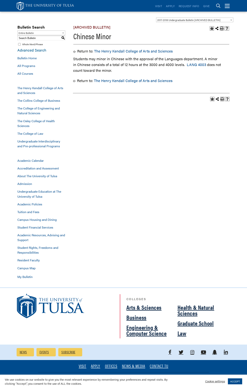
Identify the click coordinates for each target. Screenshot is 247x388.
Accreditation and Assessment (38, 168)
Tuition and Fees (28, 212)
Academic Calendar (30, 160)
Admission (24, 183)
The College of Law (30, 133)
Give (206, 6)
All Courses (25, 73)
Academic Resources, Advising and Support (41, 237)
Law (182, 333)
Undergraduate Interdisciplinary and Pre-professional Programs (38, 143)
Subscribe (68, 352)
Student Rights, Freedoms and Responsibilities (37, 250)
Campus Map (26, 268)
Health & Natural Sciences (196, 310)
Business (136, 317)
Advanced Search (31, 50)
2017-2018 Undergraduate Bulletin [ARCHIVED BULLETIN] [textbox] (188, 20)
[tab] (218, 6)
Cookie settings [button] (215, 381)
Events (44, 352)
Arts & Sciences (144, 307)
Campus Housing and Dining (37, 219)
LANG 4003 (196, 64)
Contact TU (159, 366)
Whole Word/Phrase (32, 44)
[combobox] (194, 20)
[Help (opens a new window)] (227, 28)
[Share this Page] (217, 28)
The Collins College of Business (38, 100)
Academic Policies (29, 204)
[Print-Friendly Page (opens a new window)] (222, 28)
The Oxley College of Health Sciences (36, 123)
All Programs (26, 66)
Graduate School (196, 323)
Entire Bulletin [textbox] (26, 33)
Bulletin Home (27, 58)
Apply (170, 6)
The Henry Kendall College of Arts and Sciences (40, 90)
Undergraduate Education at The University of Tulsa (39, 193)
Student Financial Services (35, 227)
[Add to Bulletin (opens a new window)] (212, 28)
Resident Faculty (28, 260)
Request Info (189, 6)
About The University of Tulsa (37, 176)
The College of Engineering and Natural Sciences (38, 110)
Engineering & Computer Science (146, 330)
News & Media (133, 366)
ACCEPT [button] (235, 381)
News (23, 352)
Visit (158, 6)
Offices (111, 366)
